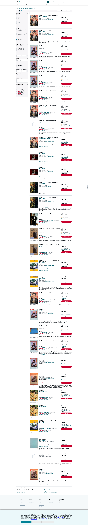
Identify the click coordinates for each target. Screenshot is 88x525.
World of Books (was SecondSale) (47, 220)
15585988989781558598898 (49, 378)
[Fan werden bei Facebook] (59, 501)
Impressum (40, 503)
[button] (18, 10)
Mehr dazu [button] (18, 95)
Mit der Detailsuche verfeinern (30, 8)
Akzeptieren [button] (26, 521)
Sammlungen (26, 4)
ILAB (47, 207)
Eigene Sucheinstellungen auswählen (50, 492)
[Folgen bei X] (59, 503)
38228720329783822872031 (49, 265)
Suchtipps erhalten (47, 489)
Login (57, 1)
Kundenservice (51, 502)
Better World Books (45, 128)
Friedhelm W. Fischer (43, 391)
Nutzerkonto (61, 1)
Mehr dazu (18, 35)
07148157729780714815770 (49, 394)
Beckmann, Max (42, 262)
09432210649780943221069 (49, 249)
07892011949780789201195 (49, 313)
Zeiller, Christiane (42, 214)
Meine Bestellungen (22, 505)
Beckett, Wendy (42, 31)
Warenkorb (21, 506)
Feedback (87, 187)
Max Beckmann (47, 91)
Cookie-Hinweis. (44, 518)
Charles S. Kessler (42, 326)
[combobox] (37, 2)
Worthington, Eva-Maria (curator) (45, 454)
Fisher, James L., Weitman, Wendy (45, 122)
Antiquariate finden (59, 4)
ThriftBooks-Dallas (45, 67)
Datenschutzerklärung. (34, 519)
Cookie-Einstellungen (60, 517)
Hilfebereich (50, 500)
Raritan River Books (45, 444)
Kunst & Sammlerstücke (47, 4)
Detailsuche (17, 4)
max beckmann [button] (21, 8)
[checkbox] (16, 14)
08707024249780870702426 (49, 156)
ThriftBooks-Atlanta (45, 52)
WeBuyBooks (44, 347)
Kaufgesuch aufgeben (21, 492)
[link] (70, 10)
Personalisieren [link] (48, 521)
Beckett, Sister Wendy (43, 16)
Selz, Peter (41, 46)
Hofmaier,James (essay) (56, 454)
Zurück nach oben (44, 496)
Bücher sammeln (36, 4)
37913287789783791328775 (49, 19)
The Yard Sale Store (45, 144)
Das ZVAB (40, 500)
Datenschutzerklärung (42, 505)
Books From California (45, 112)
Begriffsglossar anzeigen (48, 491)
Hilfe (70, 1)
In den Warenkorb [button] (66, 23)
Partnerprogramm (31, 502)
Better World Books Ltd (46, 299)
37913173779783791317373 (49, 186)
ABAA (46, 207)
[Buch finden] (48, 2)
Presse (40, 502)
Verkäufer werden (69, 4)
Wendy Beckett (42, 91)
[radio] (16, 40)
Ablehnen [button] (36, 521)
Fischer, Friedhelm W (43, 406)
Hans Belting (41, 230)
